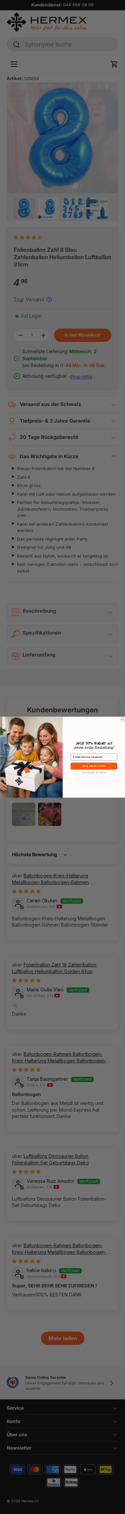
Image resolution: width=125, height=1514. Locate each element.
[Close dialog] (122, 719)
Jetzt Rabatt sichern (94, 765)
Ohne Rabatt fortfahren (94, 772)
